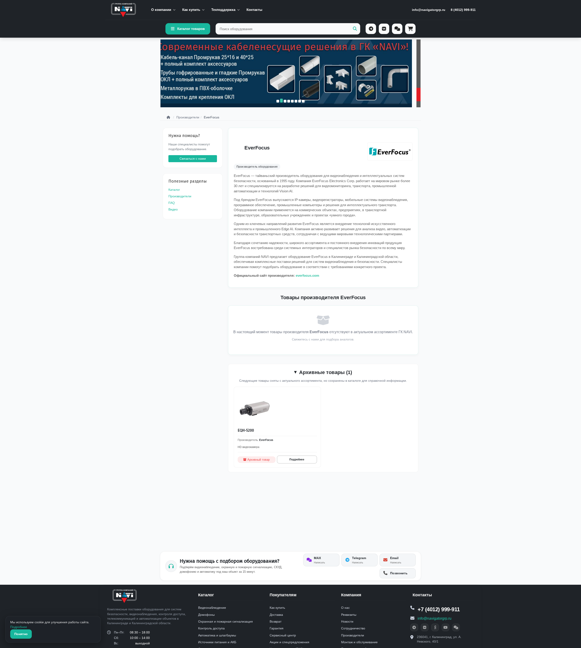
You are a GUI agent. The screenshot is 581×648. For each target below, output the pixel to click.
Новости (347, 621)
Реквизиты (348, 614)
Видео (173, 209)
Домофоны (206, 614)
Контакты (254, 10)
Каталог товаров (191, 29)
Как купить (191, 10)
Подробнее (296, 459)
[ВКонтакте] (384, 29)
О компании (161, 10)
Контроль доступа (211, 628)
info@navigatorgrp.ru (428, 10)
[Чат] (397, 29)
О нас (345, 607)
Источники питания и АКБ (217, 642)
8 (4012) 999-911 (463, 10)
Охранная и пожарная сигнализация (225, 621)
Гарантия (276, 628)
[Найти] (355, 29)
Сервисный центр (283, 635)
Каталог (174, 189)
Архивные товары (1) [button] (325, 372)
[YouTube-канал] (445, 627)
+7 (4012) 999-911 (439, 609)
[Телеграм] (371, 29)
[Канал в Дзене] (435, 627)
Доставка (276, 614)
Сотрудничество (353, 628)
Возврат (275, 621)
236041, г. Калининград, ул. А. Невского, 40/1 (439, 639)
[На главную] (123, 10)
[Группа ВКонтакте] (424, 627)
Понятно (21, 634)
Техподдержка (223, 10)
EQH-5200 (246, 430)
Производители (179, 196)
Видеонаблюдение (212, 607)
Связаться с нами (193, 158)
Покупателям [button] (283, 595)
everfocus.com (307, 275)
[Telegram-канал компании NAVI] (414, 627)
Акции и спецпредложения (289, 642)
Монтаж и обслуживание (359, 642)
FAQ (171, 203)
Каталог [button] (206, 595)
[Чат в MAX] (456, 627)
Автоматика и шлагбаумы (217, 635)
